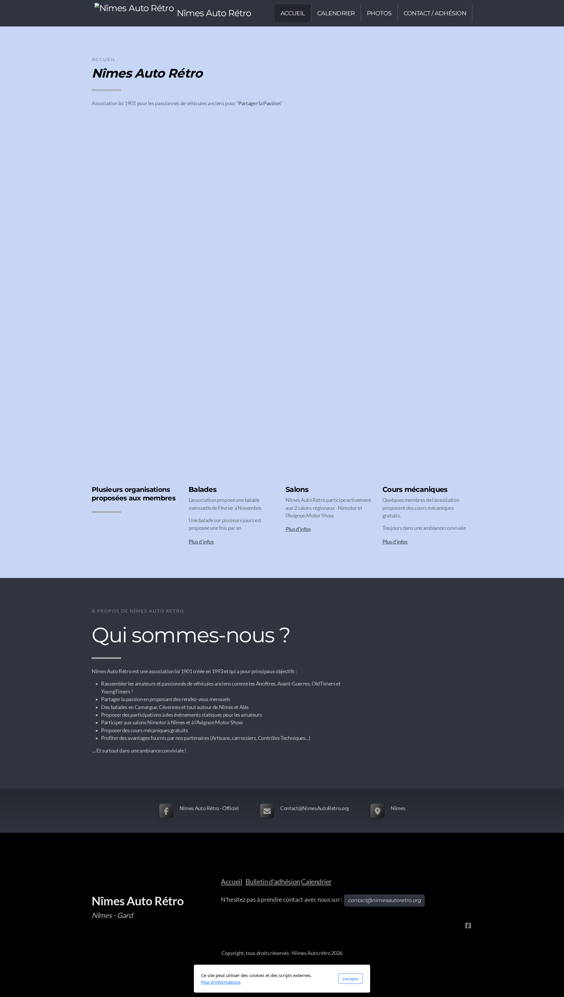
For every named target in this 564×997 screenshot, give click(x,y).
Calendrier (316, 882)
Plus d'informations (221, 982)
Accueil (231, 882)
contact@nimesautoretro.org (384, 900)
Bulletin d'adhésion (273, 882)
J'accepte (350, 978)
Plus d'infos (201, 542)
